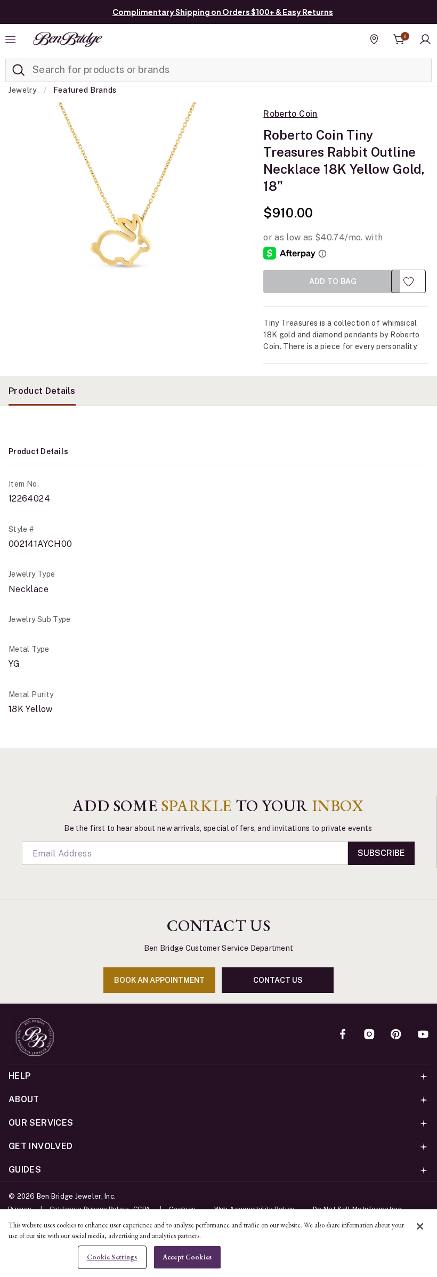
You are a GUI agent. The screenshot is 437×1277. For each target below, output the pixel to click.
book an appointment (159, 980)
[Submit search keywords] (18, 70)
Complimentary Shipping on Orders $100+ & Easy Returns (222, 12)
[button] (425, 39)
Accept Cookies (187, 1257)
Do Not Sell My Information (357, 1209)
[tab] (42, 391)
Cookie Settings (112, 1257)
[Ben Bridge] (67, 39)
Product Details (42, 391)
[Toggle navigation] (11, 39)
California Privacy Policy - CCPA (100, 1209)
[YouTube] (423, 1035)
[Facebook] (342, 1035)
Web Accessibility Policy (254, 1209)
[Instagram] (369, 1035)
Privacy (19, 1209)
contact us (278, 980)
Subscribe (381, 853)
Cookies (182, 1209)
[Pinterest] (396, 1035)
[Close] (420, 1226)
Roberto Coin (290, 114)
